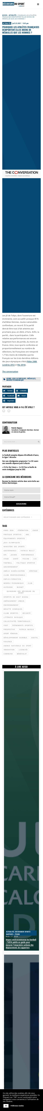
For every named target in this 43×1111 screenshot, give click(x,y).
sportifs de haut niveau (16, 597)
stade (6, 559)
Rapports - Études (13, 934)
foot (6, 625)
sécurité (26, 613)
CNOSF (35, 530)
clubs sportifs (11, 613)
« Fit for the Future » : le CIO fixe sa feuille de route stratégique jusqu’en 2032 (19, 468)
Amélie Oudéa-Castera (14, 571)
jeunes (14, 555)
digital (34, 638)
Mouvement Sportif (23, 932)
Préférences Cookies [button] (17, 1106)
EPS (5, 555)
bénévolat (22, 654)
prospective (9, 629)
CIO (35, 559)
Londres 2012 (8, 365)
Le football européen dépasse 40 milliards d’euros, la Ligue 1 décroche (20, 456)
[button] (8, 391)
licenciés (23, 650)
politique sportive (26, 563)
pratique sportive (12, 534)
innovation (9, 650)
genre (8, 378)
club (30, 583)
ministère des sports (14, 547)
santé (15, 559)
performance (27, 555)
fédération (23, 530)
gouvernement (11, 567)
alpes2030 (8, 587)
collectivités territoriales (17, 621)
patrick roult (28, 551)
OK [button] (6, 1106)
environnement (11, 605)
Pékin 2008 (32, 361)
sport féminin (11, 633)
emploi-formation (12, 579)
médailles (31, 378)
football (8, 563)
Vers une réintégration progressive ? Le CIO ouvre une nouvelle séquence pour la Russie (20, 462)
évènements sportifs (22, 625)
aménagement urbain (14, 601)
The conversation (10, 371)
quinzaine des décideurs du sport (21, 592)
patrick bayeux (26, 629)
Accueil (5, 15)
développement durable (15, 638)
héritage (33, 571)
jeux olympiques (19, 378)
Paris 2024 (9, 530)
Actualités (12, 15)
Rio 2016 (21, 365)
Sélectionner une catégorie (17, 517)
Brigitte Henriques (13, 609)
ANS (27, 534)
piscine (26, 559)
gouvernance (10, 551)
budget (20, 587)
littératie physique (13, 617)
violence (8, 642)
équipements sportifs (14, 538)
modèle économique (15, 380)
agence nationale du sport (17, 646)
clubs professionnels (14, 575)
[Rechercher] (39, 441)
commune (8, 654)
